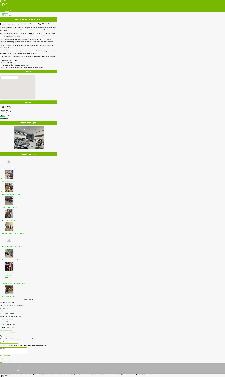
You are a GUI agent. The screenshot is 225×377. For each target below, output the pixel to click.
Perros (6, 6)
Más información (149, 374)
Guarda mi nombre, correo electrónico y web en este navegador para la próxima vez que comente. (24, 345)
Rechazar (2, 375)
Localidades (4, 4)
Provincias (4, 3)
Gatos (6, 7)
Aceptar (6, 375)
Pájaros (6, 8)
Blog (3, 5)
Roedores (7, 11)
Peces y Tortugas (8, 10)
